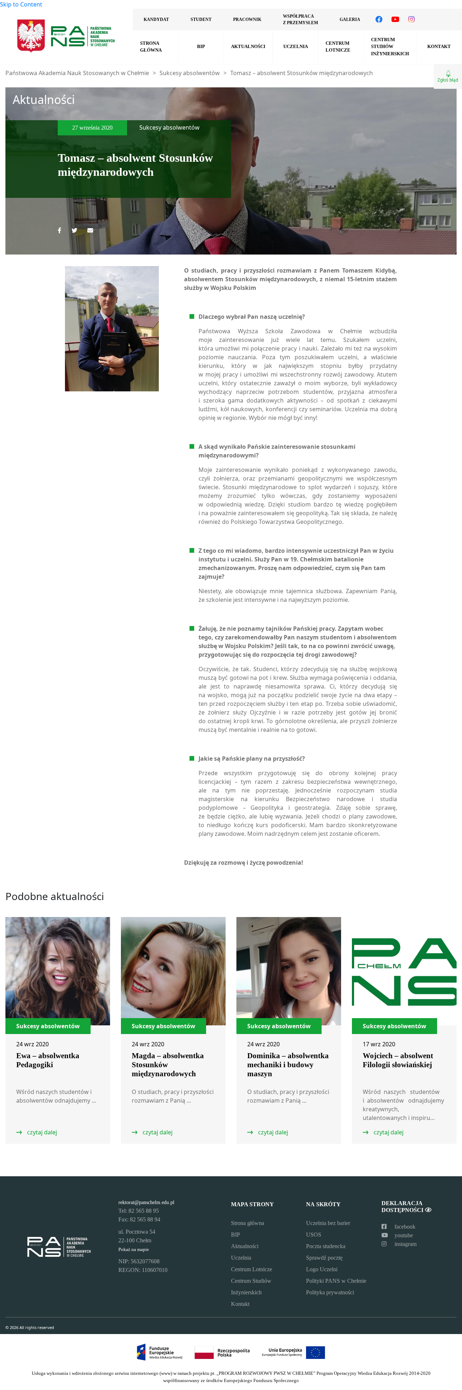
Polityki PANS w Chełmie (336, 1281)
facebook (404, 1227)
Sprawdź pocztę (324, 1258)
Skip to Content (21, 4)
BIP (201, 46)
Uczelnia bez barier (328, 1223)
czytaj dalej (41, 1132)
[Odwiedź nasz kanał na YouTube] (395, 19)
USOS (313, 1235)
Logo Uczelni (321, 1269)
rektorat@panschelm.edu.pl (146, 1202)
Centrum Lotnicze (338, 47)
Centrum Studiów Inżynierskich (390, 46)
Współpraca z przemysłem (300, 19)
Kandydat (156, 19)
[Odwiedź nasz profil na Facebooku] (379, 19)
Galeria (350, 19)
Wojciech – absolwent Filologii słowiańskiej (398, 1060)
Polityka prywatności (330, 1292)
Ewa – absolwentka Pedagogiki (47, 1060)
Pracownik (247, 19)
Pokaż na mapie (133, 1249)
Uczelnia (295, 46)
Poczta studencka (325, 1246)
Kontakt (439, 46)
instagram (405, 1244)
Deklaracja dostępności (403, 1206)
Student (201, 19)
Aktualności (248, 46)
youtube (403, 1235)
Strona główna (151, 47)
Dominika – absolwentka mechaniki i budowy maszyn (288, 1064)
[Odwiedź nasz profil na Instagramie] (411, 19)
